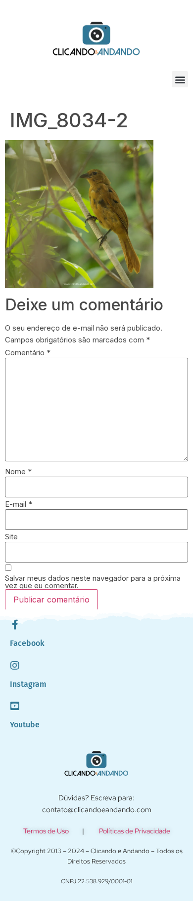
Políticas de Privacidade (134, 830)
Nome (18, 471)
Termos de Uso (46, 830)
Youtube (25, 724)
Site (11, 536)
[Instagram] (15, 666)
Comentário (27, 352)
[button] (180, 79)
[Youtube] (15, 706)
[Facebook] (15, 625)
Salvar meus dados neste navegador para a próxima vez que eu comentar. (93, 581)
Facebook (27, 643)
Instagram (28, 684)
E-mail (18, 504)
